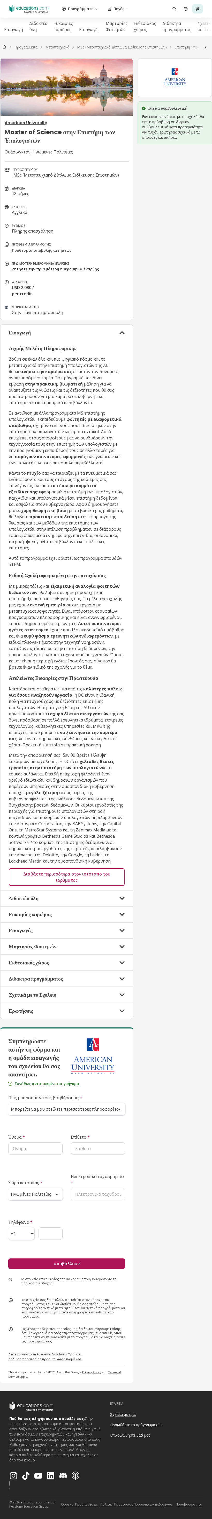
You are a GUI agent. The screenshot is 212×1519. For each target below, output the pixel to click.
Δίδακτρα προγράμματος (176, 26)
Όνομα (16, 1137)
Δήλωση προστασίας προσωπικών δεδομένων (44, 1359)
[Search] (174, 8)
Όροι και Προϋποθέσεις (79, 1504)
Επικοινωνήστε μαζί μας (130, 1435)
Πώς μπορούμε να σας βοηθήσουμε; (45, 1098)
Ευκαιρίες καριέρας (63, 26)
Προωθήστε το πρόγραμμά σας (136, 1424)
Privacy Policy (91, 1372)
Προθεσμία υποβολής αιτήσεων (41, 250)
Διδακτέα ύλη (38, 26)
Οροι (71, 1354)
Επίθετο (80, 1137)
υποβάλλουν (67, 1263)
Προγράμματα (81, 8)
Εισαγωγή (13, 29)
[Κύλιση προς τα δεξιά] (205, 47)
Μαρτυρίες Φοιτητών (116, 26)
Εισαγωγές (89, 29)
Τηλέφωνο (20, 1222)
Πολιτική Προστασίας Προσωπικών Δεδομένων (137, 1504)
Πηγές (118, 8)
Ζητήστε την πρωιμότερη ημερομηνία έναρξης (55, 269)
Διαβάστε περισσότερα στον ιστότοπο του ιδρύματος (66, 877)
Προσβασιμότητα (189, 1504)
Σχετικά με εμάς (123, 1414)
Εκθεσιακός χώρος (145, 26)
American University (26, 123)
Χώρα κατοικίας (25, 1183)
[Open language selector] (185, 8)
